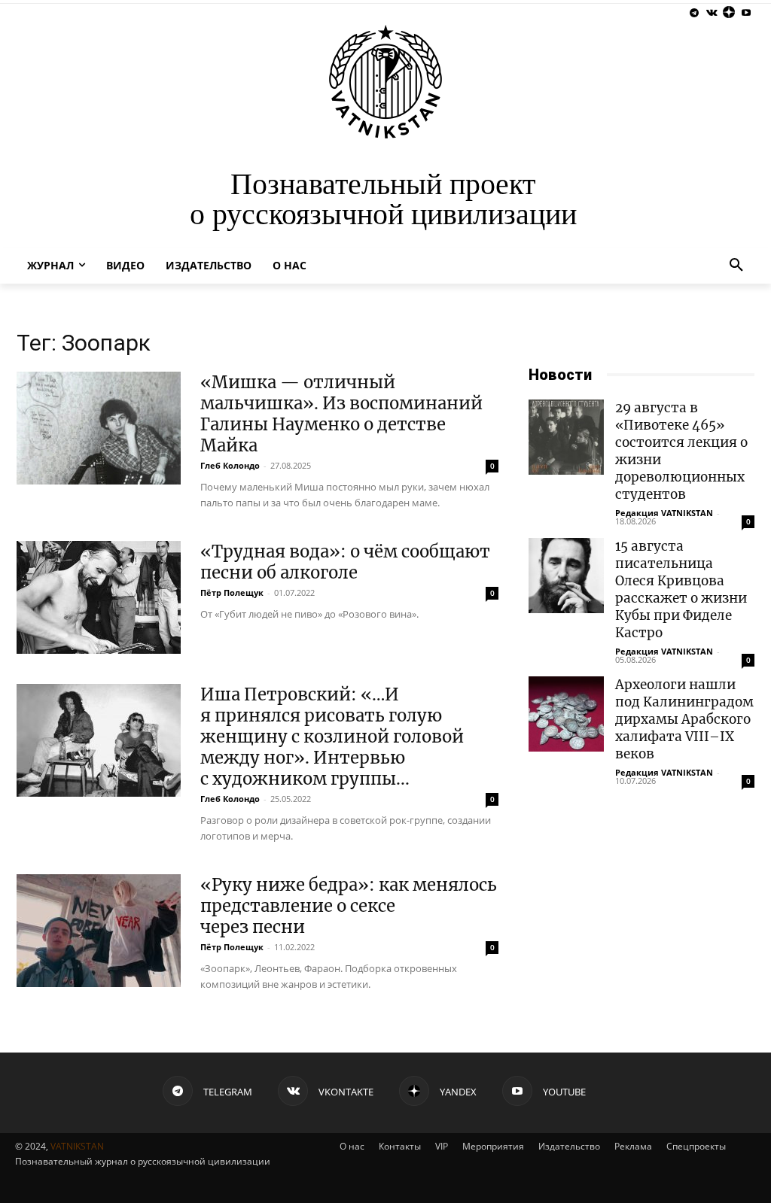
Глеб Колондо (230, 465)
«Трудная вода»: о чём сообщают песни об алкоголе (345, 562)
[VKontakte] (712, 13)
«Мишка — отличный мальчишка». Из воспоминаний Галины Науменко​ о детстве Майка (341, 414)
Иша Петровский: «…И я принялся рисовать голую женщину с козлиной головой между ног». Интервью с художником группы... (332, 736)
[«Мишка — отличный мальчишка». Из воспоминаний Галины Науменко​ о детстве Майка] (99, 428)
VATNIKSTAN (77, 1146)
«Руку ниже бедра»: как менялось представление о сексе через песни (348, 905)
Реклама (633, 1146)
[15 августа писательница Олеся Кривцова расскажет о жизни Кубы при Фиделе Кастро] (566, 575)
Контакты (400, 1146)
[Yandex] (728, 13)
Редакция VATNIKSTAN (664, 512)
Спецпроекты (696, 1146)
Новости (560, 375)
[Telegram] (694, 13)
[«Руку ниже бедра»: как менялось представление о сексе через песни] (99, 930)
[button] (736, 266)
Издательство (569, 1146)
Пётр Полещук (232, 592)
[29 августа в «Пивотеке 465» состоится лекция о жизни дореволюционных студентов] (566, 437)
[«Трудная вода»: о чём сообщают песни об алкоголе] (99, 597)
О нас (352, 1146)
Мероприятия (493, 1146)
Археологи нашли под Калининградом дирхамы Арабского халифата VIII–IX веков (684, 719)
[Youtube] (745, 13)
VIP (441, 1146)
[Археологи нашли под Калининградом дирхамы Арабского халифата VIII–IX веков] (566, 714)
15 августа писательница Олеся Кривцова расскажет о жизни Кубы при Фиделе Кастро (681, 589)
